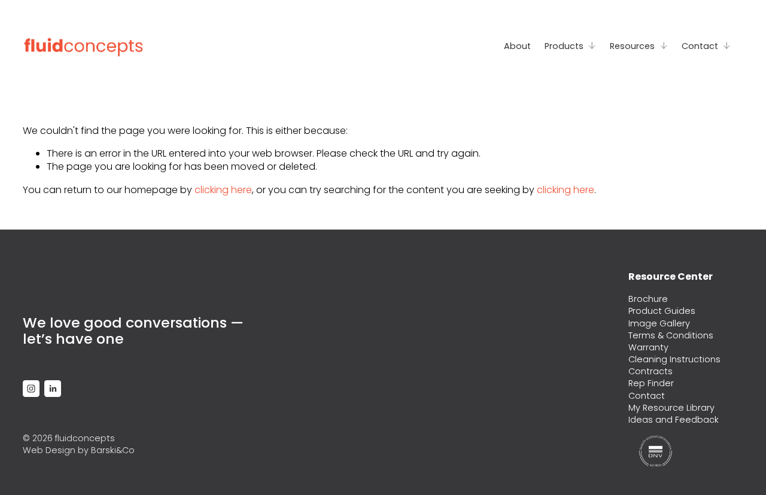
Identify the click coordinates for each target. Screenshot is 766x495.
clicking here (223, 190)
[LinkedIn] (52, 388)
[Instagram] (31, 388)
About (517, 46)
